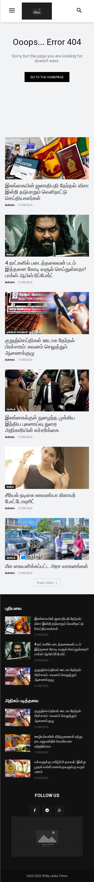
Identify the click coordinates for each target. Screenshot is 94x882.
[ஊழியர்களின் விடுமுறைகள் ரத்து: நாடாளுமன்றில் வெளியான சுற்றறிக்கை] (17, 743)
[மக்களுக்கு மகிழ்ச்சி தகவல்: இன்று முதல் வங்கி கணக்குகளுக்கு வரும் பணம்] (17, 768)
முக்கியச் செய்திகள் (17, 332)
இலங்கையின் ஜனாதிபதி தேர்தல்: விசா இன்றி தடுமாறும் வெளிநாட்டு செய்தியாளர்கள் (47, 192)
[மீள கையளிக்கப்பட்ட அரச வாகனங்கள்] (47, 539)
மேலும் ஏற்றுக (45, 582)
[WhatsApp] (59, 810)
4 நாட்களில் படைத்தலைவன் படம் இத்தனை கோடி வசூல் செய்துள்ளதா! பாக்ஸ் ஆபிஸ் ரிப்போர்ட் (45, 269)
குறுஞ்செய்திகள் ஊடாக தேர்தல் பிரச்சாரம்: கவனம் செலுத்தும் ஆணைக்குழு (40, 346)
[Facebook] (35, 810)
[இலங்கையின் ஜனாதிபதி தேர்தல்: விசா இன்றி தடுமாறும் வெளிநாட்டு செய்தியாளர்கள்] (47, 158)
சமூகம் (10, 177)
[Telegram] (47, 810)
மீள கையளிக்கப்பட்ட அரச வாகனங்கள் (46, 566)
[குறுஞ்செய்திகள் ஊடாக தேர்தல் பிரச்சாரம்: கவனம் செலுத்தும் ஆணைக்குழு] (47, 313)
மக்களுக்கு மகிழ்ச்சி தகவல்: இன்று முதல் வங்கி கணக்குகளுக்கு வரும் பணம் (60, 767)
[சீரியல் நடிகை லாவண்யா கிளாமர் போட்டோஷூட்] (47, 468)
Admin (10, 205)
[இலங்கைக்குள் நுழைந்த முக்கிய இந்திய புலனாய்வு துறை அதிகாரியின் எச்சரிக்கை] (47, 391)
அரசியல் (11, 409)
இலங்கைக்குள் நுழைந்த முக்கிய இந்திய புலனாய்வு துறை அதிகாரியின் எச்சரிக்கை (40, 424)
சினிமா (10, 254)
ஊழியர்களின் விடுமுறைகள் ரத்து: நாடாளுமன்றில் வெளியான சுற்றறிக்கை (58, 741)
